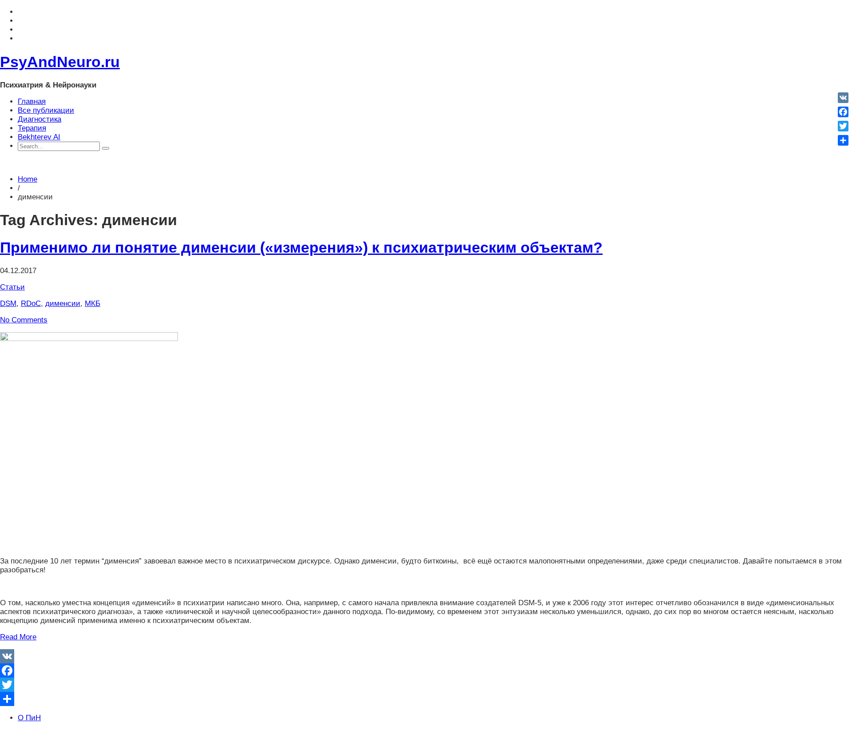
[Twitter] (426, 685)
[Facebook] (426, 670)
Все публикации (46, 110)
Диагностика (39, 119)
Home (27, 179)
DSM (8, 303)
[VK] (426, 656)
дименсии (62, 303)
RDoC (31, 303)
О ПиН (29, 718)
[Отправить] (426, 699)
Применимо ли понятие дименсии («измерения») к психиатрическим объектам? (301, 247)
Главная (32, 101)
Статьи (12, 287)
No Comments (23, 320)
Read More (18, 637)
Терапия (32, 128)
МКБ (92, 303)
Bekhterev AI (39, 137)
